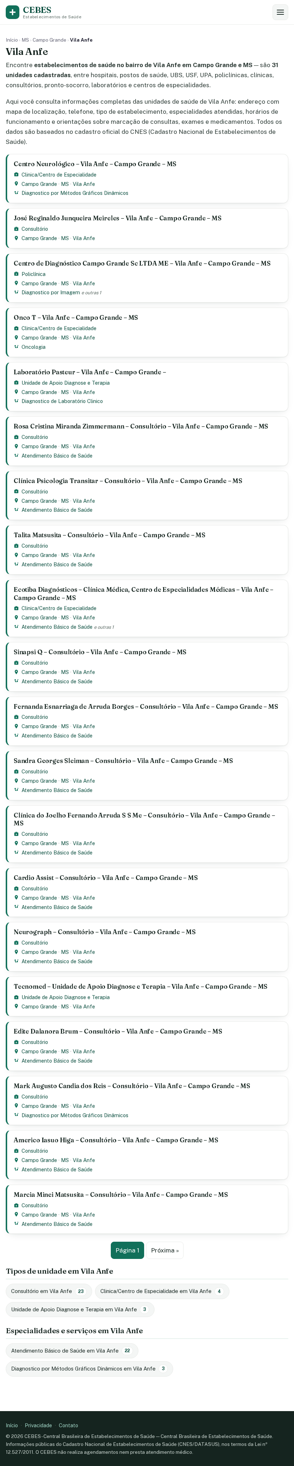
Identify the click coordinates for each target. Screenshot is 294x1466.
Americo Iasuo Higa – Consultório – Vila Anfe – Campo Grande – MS (116, 1140)
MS (25, 40)
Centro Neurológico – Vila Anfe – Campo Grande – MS (95, 164)
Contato (68, 1425)
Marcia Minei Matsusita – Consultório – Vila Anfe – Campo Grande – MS (121, 1194)
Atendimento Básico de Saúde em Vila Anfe (70, 1351)
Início (12, 40)
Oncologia (34, 347)
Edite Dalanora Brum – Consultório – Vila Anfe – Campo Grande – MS (118, 1031)
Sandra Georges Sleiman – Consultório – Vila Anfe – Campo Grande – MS (123, 760)
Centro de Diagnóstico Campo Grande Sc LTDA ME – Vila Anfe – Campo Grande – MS (142, 263)
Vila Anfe (84, 184)
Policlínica (34, 274)
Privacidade (38, 1425)
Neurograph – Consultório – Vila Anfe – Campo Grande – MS (105, 932)
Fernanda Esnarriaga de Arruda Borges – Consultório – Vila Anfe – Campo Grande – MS (146, 706)
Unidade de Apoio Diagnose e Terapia (66, 383)
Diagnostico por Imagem (51, 292)
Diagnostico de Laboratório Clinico (62, 401)
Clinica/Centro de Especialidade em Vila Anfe (160, 1291)
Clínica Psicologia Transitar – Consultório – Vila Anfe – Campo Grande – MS (128, 480)
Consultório (35, 229)
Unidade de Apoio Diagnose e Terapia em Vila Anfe (78, 1309)
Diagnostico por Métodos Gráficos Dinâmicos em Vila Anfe (88, 1369)
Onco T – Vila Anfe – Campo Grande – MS (76, 317)
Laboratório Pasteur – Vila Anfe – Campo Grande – (90, 372)
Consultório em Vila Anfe (47, 1291)
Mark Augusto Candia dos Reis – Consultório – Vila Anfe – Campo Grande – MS (132, 1086)
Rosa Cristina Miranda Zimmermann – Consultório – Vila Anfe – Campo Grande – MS (141, 426)
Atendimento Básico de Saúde (57, 456)
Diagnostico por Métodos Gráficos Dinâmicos (75, 193)
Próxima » (165, 1250)
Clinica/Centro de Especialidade (59, 175)
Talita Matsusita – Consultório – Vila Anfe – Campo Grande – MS (109, 535)
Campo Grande (49, 40)
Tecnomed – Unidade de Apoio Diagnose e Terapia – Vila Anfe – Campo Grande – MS (140, 986)
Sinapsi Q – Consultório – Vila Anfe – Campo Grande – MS (100, 652)
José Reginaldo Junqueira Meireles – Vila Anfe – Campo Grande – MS (118, 218)
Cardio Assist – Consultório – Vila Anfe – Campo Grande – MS (106, 877)
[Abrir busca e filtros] (280, 12)
